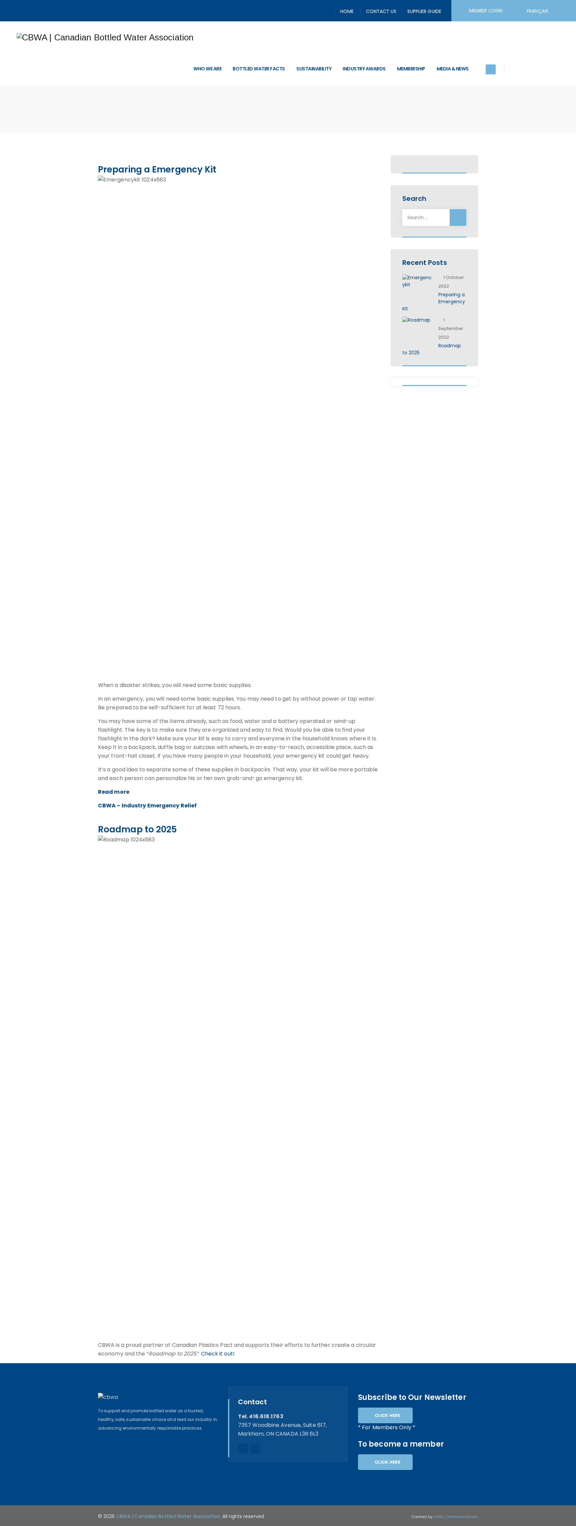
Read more (113, 792)
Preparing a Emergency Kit (157, 169)
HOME (347, 11)
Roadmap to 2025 (137, 829)
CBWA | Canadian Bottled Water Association (168, 1516)
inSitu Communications (455, 1516)
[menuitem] (537, 11)
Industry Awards (364, 68)
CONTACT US (381, 11)
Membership (411, 68)
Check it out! (218, 1354)
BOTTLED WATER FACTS (259, 68)
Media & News (453, 68)
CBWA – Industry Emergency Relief (147, 805)
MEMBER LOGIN (485, 10)
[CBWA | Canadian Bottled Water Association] (105, 37)
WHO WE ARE (207, 68)
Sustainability (313, 68)
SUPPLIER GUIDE (424, 11)
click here (387, 1415)
